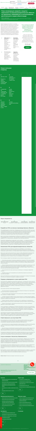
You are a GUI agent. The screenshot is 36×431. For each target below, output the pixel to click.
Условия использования (24, 428)
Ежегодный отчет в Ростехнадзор (8, 399)
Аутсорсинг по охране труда (24, 379)
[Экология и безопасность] (6, 2)
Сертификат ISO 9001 (6, 417)
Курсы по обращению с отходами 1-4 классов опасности (26, 400)
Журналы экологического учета (8, 390)
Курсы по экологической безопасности (26, 397)
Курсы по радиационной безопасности (26, 405)
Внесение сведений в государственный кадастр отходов (9, 380)
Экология (2, 7)
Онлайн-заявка (31, 3)
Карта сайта (26, 369)
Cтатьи (30, 7)
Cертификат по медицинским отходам (9, 414)
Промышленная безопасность (11, 8)
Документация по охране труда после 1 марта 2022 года (26, 383)
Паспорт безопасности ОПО (7, 405)
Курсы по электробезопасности (25, 402)
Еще (3, 393)
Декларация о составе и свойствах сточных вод (10, 388)
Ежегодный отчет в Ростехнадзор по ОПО (9, 397)
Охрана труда (6, 8)
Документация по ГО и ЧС (24, 385)
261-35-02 (31, 1)
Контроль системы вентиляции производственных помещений (8, 402)
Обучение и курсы (16, 8)
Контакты (33, 7)
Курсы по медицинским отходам (25, 403)
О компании (26, 8)
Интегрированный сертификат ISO (8, 412)
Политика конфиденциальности (16, 428)
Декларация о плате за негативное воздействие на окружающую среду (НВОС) (8, 385)
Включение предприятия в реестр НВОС (9, 382)
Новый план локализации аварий (8, 403)
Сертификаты (21, 7)
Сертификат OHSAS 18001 (6, 419)
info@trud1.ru (3, 372)
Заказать (27, 47)
